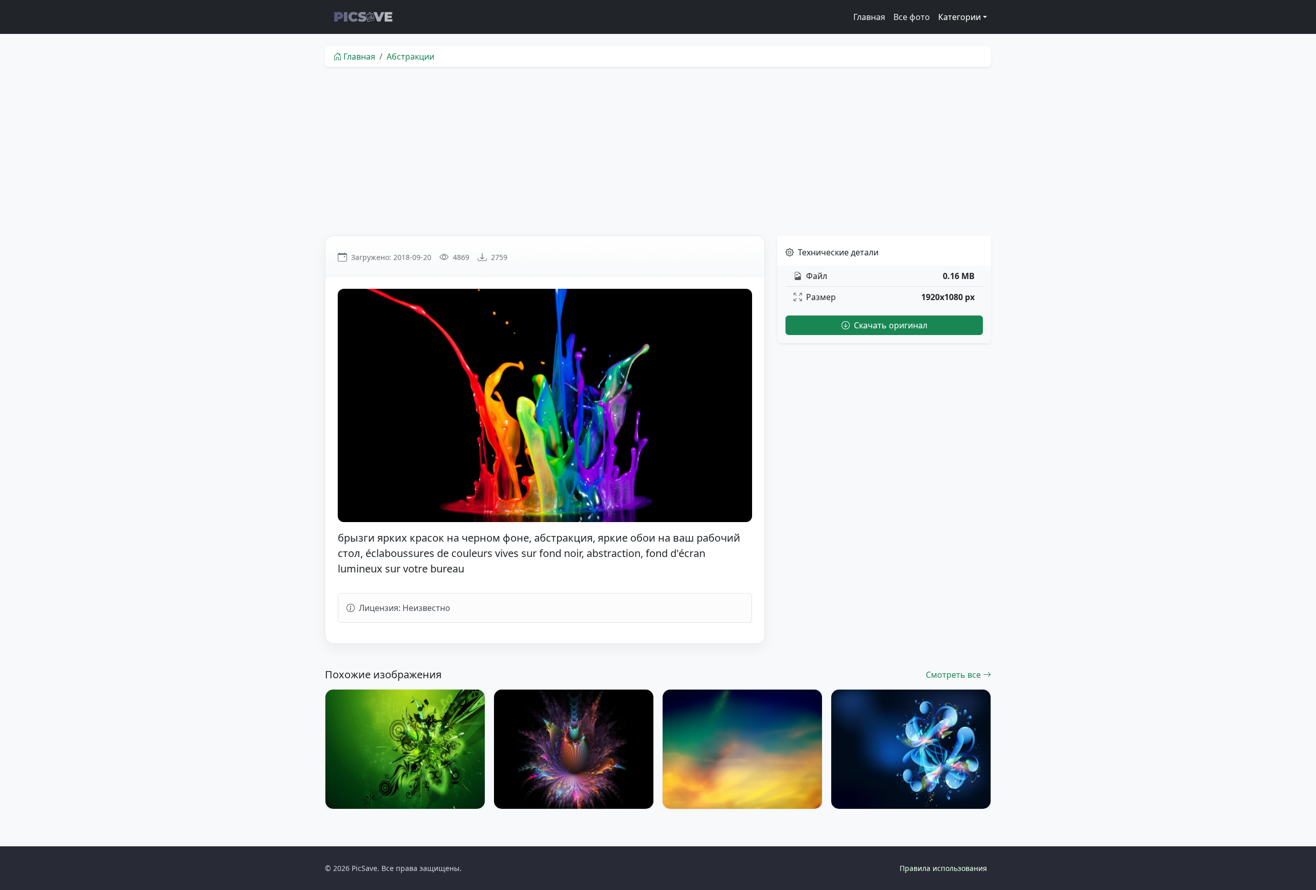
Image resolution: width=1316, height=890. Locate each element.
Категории (959, 17)
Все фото (911, 17)
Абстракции (410, 56)
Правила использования (943, 868)
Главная (869, 17)
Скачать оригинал (889, 325)
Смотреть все (954, 674)
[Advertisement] (658, 151)
